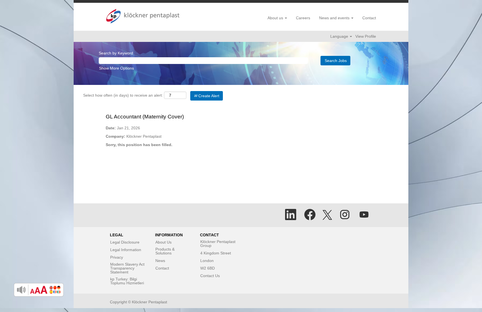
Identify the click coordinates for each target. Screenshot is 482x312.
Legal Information (125, 249)
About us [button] (275, 18)
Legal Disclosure (124, 242)
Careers (303, 18)
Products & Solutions (165, 251)
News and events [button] (335, 18)
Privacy (116, 257)
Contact (369, 18)
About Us (163, 242)
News (160, 260)
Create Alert (208, 96)
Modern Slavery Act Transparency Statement (127, 268)
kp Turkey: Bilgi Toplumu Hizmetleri (127, 281)
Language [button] (339, 36)
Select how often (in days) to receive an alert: (123, 95)
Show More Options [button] (116, 68)
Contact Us (210, 275)
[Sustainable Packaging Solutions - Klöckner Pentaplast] (143, 16)
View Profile (365, 36)
